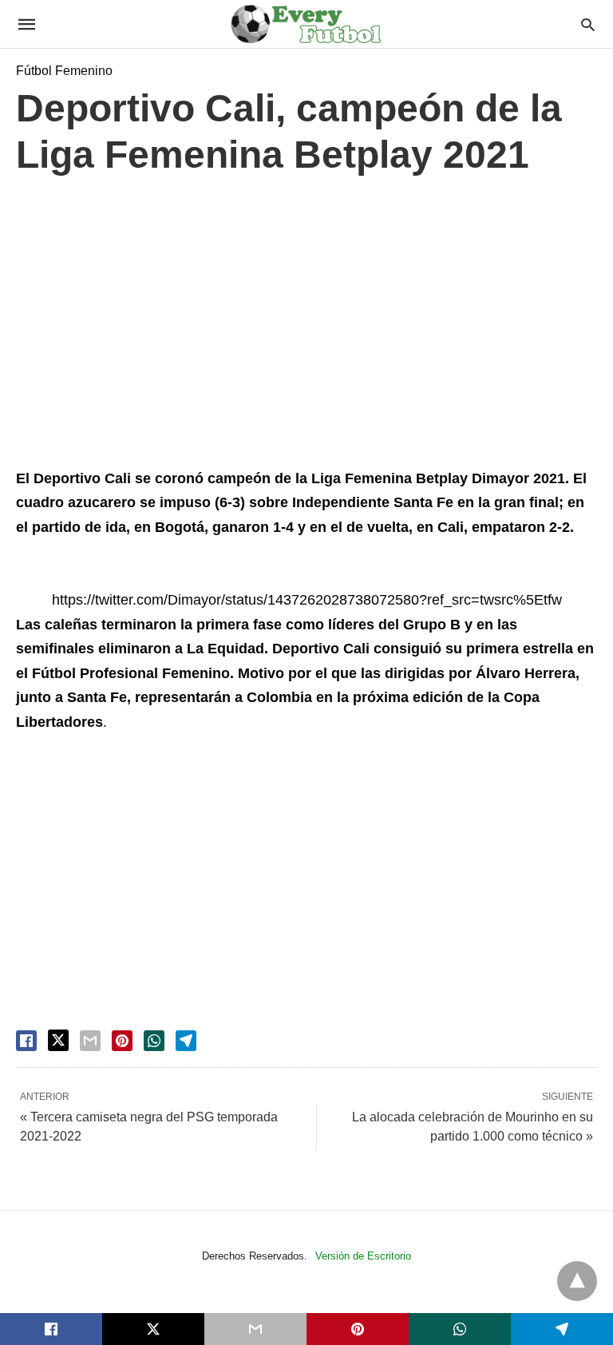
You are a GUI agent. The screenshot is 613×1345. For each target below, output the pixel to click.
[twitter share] (58, 1040)
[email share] (90, 1040)
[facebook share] (26, 1040)
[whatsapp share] (154, 1040)
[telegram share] (186, 1040)
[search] (588, 24)
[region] (306, 326)
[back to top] (577, 1281)
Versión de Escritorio (363, 1256)
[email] (255, 1329)
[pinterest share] (122, 1040)
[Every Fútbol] (306, 24)
